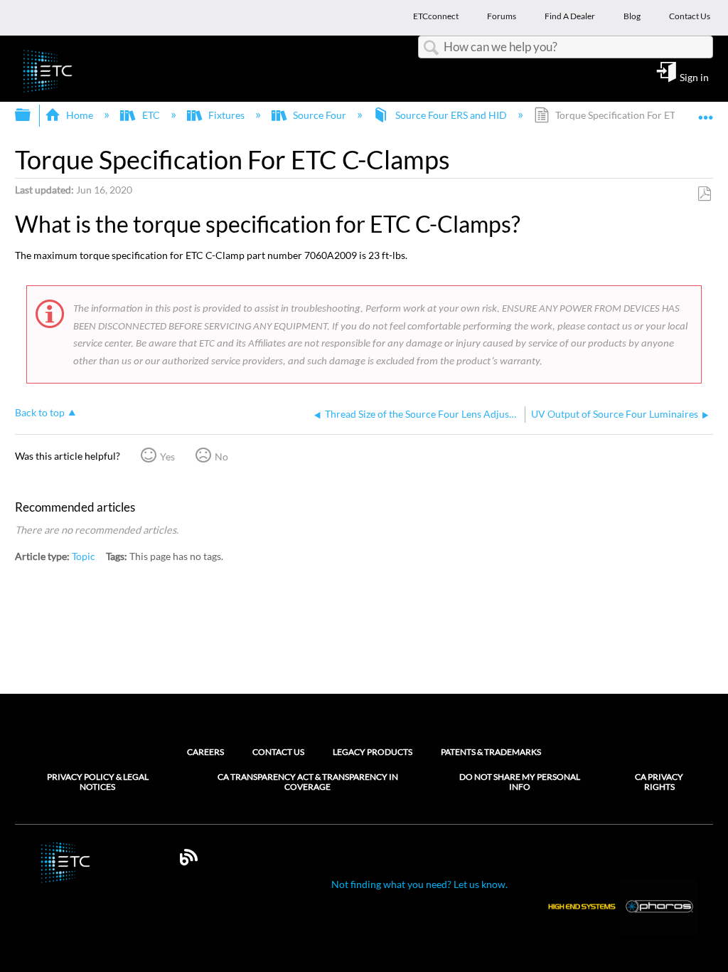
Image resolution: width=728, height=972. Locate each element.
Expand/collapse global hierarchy (32, 115)
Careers (205, 751)
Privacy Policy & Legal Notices (98, 782)
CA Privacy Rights (659, 782)
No (221, 456)
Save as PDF (704, 193)
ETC (150, 115)
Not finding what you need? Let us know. (419, 884)
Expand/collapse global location (706, 111)
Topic (83, 556)
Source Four (319, 115)
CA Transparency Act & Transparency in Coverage (308, 782)
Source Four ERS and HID (450, 115)
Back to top (40, 412)
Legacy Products (372, 751)
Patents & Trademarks (491, 751)
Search (431, 48)
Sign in (694, 77)
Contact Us (278, 751)
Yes (167, 456)
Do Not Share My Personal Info (519, 782)
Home (79, 115)
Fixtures (226, 115)
